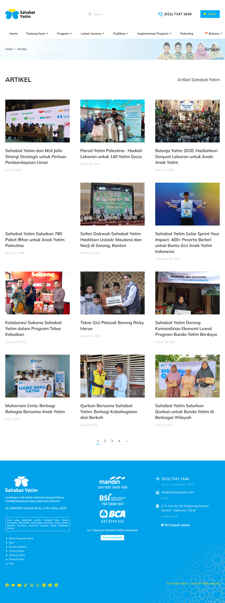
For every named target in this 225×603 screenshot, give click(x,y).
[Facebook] (7, 585)
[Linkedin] (56, 585)
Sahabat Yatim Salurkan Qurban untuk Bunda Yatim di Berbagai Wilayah (184, 411)
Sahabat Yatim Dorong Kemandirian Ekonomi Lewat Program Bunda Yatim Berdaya (186, 328)
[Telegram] (44, 585)
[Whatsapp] (38, 585)
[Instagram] (31, 585)
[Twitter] (13, 585)
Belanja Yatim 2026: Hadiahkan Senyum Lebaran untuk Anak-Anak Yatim (186, 156)
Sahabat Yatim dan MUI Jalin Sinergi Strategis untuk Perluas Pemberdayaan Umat (35, 156)
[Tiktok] (25, 585)
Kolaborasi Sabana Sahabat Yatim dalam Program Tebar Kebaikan (33, 328)
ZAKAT (212, 14)
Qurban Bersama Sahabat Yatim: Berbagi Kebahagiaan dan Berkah (108, 411)
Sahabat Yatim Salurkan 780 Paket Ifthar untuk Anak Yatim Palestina (35, 239)
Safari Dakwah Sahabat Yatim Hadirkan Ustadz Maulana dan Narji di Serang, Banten (111, 239)
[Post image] (37, 121)
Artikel (212, 49)
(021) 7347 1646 (178, 14)
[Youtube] (19, 585)
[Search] (90, 14)
